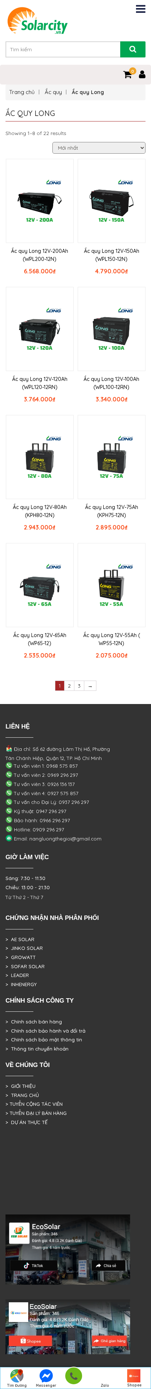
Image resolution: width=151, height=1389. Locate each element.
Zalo (105, 1385)
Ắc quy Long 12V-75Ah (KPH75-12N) (111, 511)
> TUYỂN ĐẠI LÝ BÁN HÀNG (36, 1113)
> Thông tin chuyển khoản (37, 1049)
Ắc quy (53, 92)
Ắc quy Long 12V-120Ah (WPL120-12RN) (39, 383)
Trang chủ (22, 92)
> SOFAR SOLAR (25, 966)
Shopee (134, 1385)
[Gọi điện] (73, 1378)
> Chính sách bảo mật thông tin (43, 1039)
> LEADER (17, 975)
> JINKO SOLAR (24, 948)
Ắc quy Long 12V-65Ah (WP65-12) (39, 639)
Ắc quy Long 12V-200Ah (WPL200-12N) (39, 255)
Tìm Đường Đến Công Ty (17, 1386)
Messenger (46, 1385)
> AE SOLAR (19, 939)
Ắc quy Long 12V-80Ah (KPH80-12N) (40, 511)
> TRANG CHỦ (22, 1095)
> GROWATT (20, 957)
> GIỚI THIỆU (20, 1086)
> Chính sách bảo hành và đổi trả (45, 1031)
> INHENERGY (21, 984)
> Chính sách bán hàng (33, 1022)
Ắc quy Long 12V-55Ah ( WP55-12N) (111, 639)
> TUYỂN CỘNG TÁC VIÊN (34, 1104)
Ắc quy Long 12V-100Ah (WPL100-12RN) (111, 383)
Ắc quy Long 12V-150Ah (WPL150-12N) (111, 255)
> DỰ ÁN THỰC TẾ (26, 1122)
